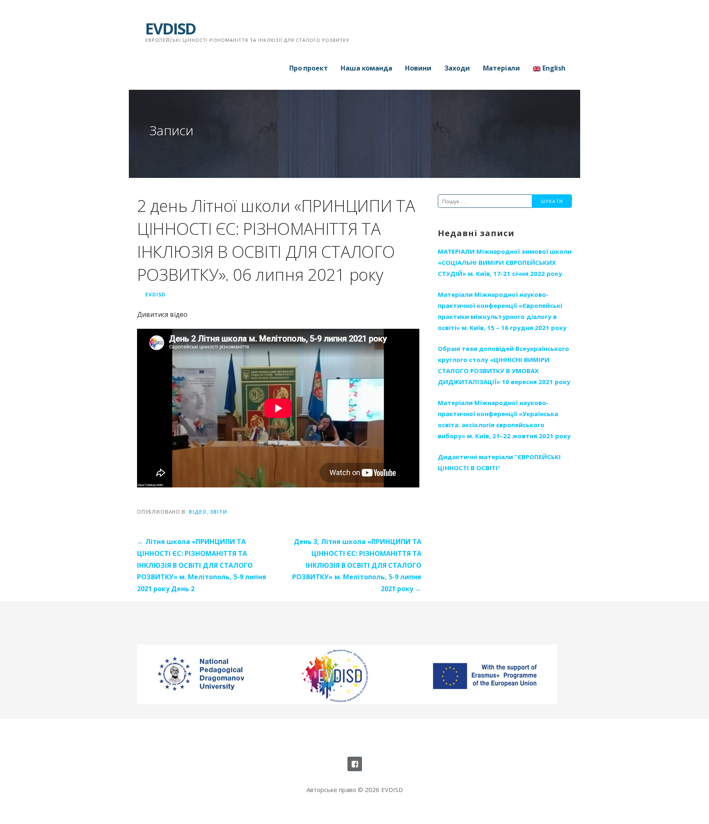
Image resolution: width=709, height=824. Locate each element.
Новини (418, 68)
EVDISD (170, 28)
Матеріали (501, 68)
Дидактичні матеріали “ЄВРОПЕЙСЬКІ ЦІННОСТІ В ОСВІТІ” (499, 462)
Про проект (308, 68)
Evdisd (155, 294)
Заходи (457, 68)
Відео (198, 511)
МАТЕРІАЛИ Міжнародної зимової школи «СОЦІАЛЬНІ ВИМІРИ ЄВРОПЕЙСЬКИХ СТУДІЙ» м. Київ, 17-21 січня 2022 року (505, 262)
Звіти (218, 511)
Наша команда (366, 68)
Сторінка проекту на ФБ (355, 764)
